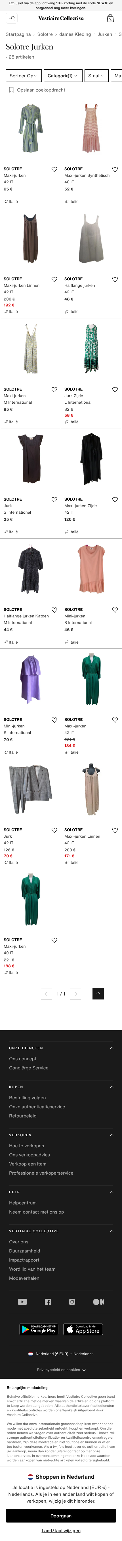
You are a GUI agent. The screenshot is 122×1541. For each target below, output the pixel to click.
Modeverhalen (24, 1278)
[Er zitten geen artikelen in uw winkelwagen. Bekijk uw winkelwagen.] (110, 18)
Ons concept (22, 1058)
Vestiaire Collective (34, 1231)
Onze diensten (26, 1048)
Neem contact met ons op (36, 1211)
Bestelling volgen (27, 1097)
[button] (110, 18)
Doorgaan (61, 1515)
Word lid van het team (32, 1269)
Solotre (45, 34)
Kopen (16, 1087)
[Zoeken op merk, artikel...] (12, 18)
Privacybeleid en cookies (58, 1369)
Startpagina (18, 34)
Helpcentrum (23, 1202)
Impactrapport (24, 1259)
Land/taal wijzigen (61, 1530)
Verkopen (20, 1135)
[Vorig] (46, 993)
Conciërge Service (29, 1067)
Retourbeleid (23, 1115)
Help (14, 1192)
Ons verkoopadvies (29, 1154)
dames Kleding (75, 34)
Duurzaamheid (24, 1250)
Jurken (105, 34)
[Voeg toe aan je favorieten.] (54, 169)
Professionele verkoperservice (41, 1172)
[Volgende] (75, 993)
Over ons (18, 1241)
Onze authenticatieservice (37, 1106)
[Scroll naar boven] (98, 993)
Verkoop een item (28, 1163)
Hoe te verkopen (26, 1145)
